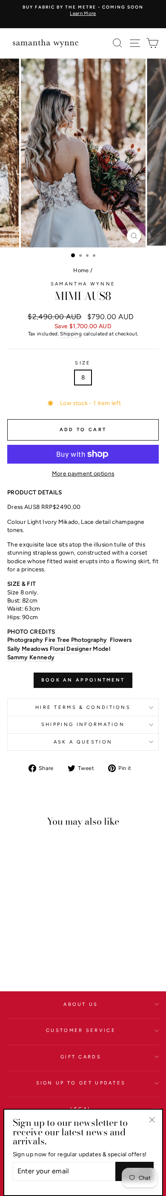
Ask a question (83, 742)
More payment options (83, 473)
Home (81, 270)
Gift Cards (80, 1057)
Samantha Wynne (83, 284)
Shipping (71, 334)
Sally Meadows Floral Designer (49, 648)
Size (83, 363)
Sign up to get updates (81, 1083)
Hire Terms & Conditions (83, 707)
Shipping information (83, 724)
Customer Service (81, 1030)
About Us (80, 1004)
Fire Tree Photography (76, 639)
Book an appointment (83, 680)
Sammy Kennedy (31, 657)
